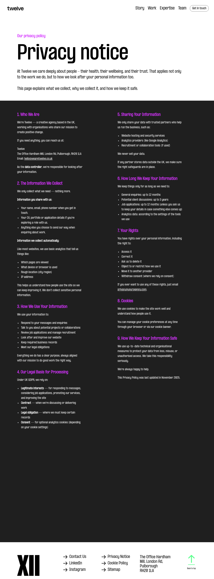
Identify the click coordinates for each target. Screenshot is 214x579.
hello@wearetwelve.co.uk (38, 158)
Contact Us (77, 557)
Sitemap (114, 570)
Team (182, 8)
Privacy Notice (119, 557)
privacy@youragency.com (132, 289)
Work (152, 8)
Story (139, 8)
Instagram (77, 570)
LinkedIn (75, 563)
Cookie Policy (118, 563)
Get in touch (199, 8)
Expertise (167, 8)
